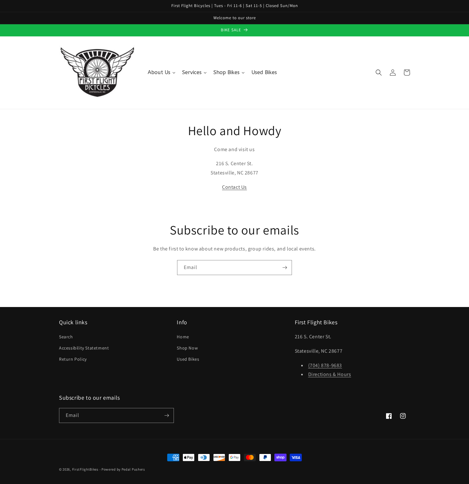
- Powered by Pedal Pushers (122, 469)
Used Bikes (188, 359)
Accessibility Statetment (84, 348)
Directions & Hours (329, 374)
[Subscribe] (285, 267)
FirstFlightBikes (85, 469)
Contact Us (234, 187)
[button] (379, 72)
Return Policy (73, 359)
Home (183, 337)
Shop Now (187, 348)
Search (66, 337)
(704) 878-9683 (325, 365)
